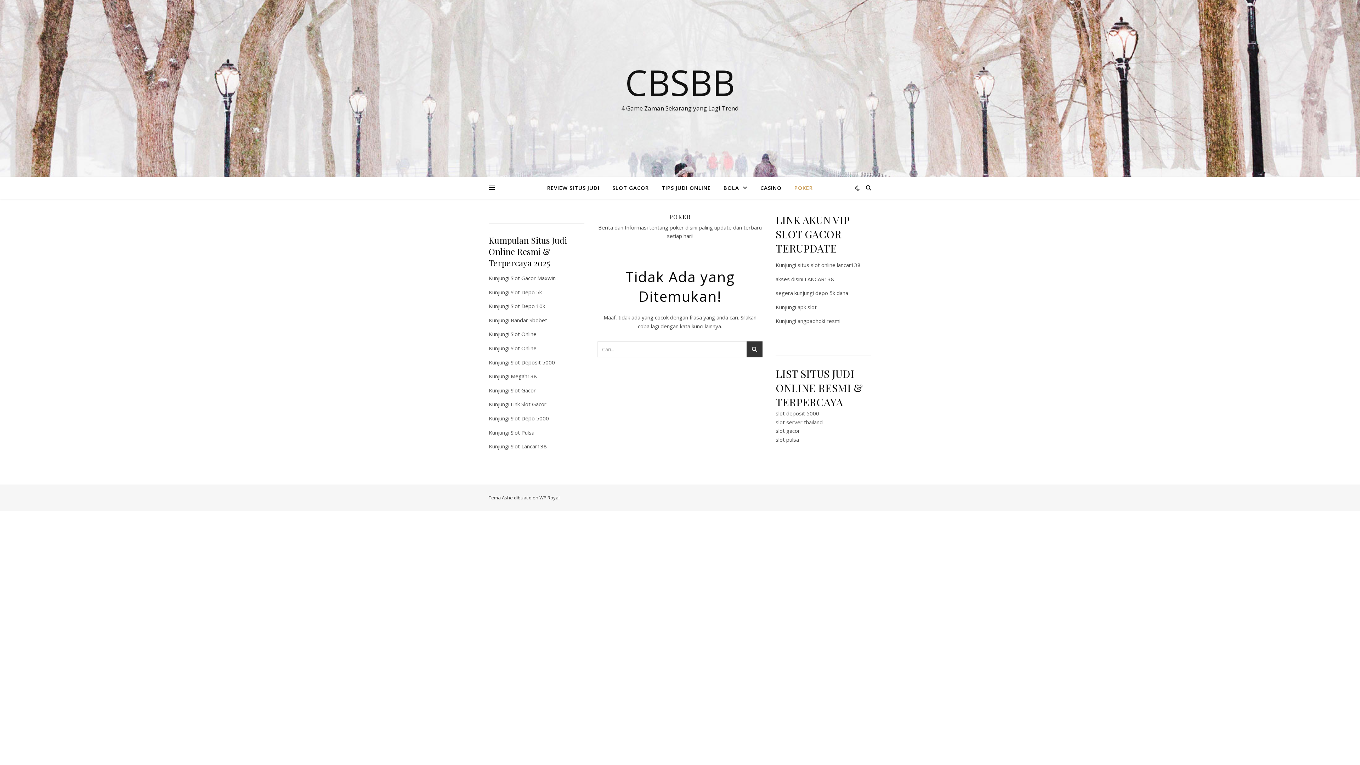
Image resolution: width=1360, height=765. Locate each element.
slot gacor (788, 430)
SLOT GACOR (630, 187)
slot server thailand (799, 422)
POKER (803, 187)
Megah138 (524, 376)
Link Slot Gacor (528, 404)
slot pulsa (787, 439)
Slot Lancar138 (529, 446)
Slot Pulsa (522, 432)
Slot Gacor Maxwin (533, 278)
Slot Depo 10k (528, 306)
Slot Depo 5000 (530, 418)
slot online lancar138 (836, 264)
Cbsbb (680, 82)
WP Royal (549, 497)
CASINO (771, 187)
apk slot (807, 307)
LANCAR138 (819, 279)
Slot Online (524, 334)
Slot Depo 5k (526, 292)
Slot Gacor (523, 390)
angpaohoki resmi (819, 320)
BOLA (731, 187)
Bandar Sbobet (529, 320)
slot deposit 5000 (797, 413)
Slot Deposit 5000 (533, 362)
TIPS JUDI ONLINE (686, 187)
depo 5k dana (831, 292)
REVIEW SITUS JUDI (573, 187)
